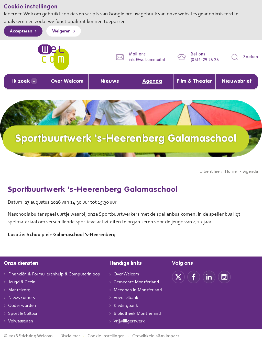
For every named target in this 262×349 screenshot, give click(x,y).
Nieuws (110, 81)
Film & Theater (194, 81)
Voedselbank (126, 298)
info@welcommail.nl (147, 60)
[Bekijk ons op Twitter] (178, 277)
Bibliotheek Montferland (137, 313)
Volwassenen (20, 321)
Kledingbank (126, 306)
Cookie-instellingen (106, 336)
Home (231, 171)
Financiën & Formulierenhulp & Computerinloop (54, 274)
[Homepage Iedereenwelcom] (53, 57)
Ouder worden (22, 306)
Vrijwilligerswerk (129, 321)
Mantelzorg (19, 290)
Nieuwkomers (21, 298)
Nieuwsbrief (237, 81)
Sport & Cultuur (23, 313)
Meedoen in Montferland (138, 290)
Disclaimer (70, 336)
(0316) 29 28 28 (205, 60)
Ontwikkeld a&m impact (155, 336)
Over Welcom (67, 81)
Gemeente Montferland (136, 282)
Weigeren (61, 31)
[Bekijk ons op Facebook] (193, 277)
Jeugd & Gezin (22, 282)
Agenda (152, 81)
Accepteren (21, 31)
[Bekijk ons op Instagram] (224, 277)
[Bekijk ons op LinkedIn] (209, 277)
